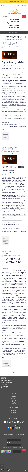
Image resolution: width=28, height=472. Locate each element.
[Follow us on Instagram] (10, 422)
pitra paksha (5, 363)
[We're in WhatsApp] (15, 422)
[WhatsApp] (17, 428)
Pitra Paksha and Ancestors (9, 323)
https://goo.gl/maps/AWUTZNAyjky (10, 124)
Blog (13, 402)
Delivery (13, 396)
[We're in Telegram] (18, 422)
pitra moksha (5, 137)
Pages (3, 5)
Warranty (13, 400)
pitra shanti (5, 138)
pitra (4, 135)
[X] (13, 428)
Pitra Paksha (20, 288)
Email (8, 442)
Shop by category (14, 32)
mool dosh (5, 134)
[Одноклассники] (11, 428)
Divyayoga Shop (8, 46)
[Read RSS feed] (25, 37)
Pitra (8, 281)
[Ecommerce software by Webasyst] (14, 460)
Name (8, 438)
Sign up (25, 5)
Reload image (11, 454)
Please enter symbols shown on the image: (13, 447)
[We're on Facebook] (5, 422)
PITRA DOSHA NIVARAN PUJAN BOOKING (12, 115)
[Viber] (15, 428)
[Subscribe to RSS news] (23, 422)
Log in (18, 5)
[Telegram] (19, 428)
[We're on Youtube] (12, 422)
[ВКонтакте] (8, 428)
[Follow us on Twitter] (7, 422)
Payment (13, 398)
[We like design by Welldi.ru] (11, 460)
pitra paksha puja (6, 365)
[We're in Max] (20, 422)
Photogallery (13, 403)
